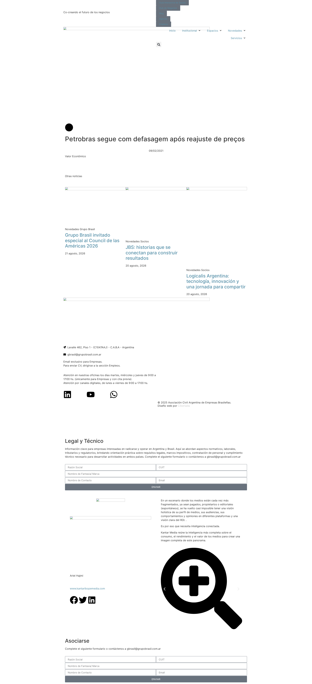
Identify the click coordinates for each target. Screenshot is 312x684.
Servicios (236, 38)
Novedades (235, 30)
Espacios (212, 30)
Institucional (189, 30)
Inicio (172, 30)
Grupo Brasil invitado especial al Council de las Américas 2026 (92, 240)
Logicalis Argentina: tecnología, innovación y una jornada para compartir (216, 281)
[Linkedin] (67, 394)
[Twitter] (83, 600)
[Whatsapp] (114, 394)
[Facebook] (74, 600)
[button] (158, 44)
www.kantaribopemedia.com (87, 588)
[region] (156, 423)
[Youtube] (91, 394)
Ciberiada (184, 405)
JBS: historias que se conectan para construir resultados (152, 252)
